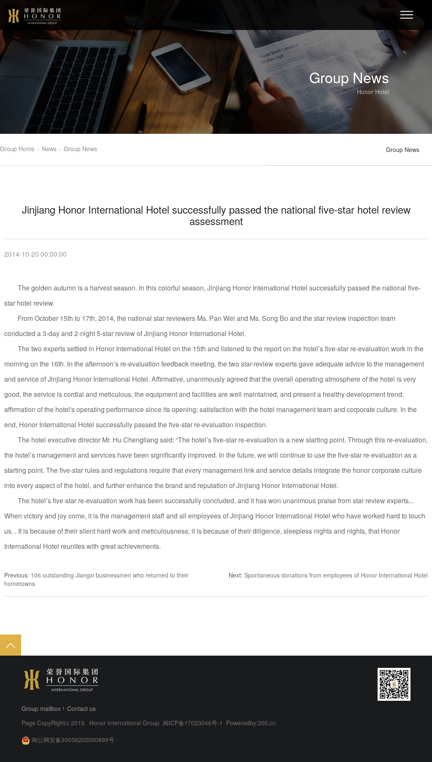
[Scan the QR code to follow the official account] (394, 684)
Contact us (81, 708)
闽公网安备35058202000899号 (73, 739)
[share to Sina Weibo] (305, 684)
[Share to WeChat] (321, 684)
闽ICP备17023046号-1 (193, 723)
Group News (402, 149)
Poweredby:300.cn (251, 723)
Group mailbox (41, 708)
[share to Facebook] (337, 684)
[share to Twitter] (353, 684)
